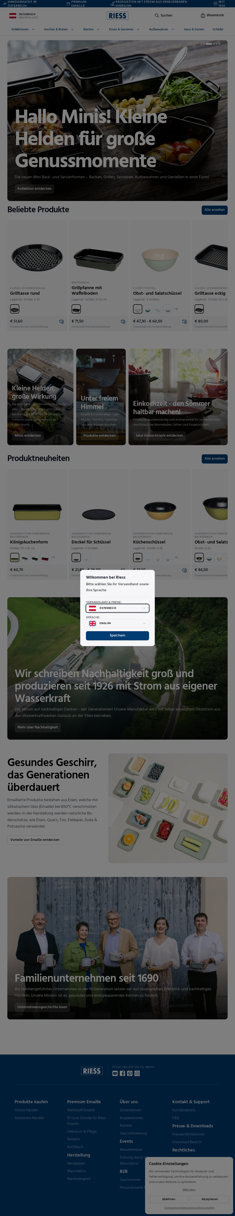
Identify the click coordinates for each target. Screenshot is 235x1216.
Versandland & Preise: (104, 602)
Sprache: (93, 617)
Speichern (117, 636)
